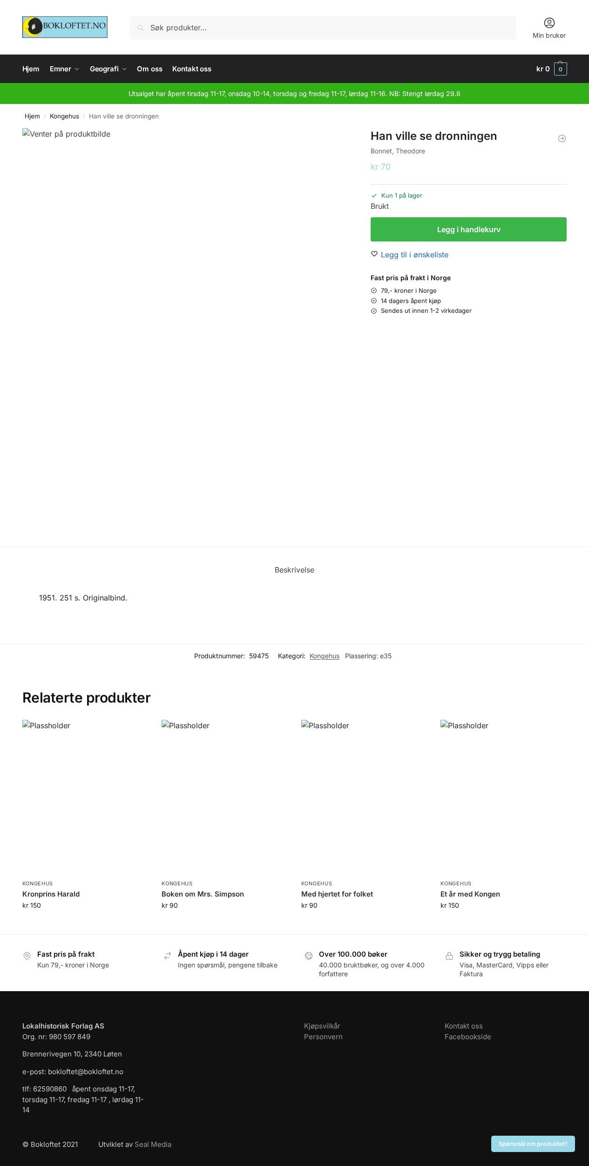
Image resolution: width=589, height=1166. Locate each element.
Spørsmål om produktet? (533, 1143)
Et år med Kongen (470, 894)
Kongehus (64, 116)
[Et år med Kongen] (503, 797)
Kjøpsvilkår (322, 1025)
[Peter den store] (562, 138)
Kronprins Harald (51, 894)
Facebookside (468, 1036)
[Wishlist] (134, 734)
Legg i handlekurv (469, 229)
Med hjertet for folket (337, 894)
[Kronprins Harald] (85, 797)
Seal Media (153, 1144)
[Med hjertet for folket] (364, 797)
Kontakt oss (464, 1025)
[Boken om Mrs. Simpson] (224, 797)
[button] (551, 69)
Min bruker (549, 35)
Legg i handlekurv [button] (85, 925)
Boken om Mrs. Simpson (203, 894)
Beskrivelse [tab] (294, 569)
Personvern (323, 1036)
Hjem (32, 116)
